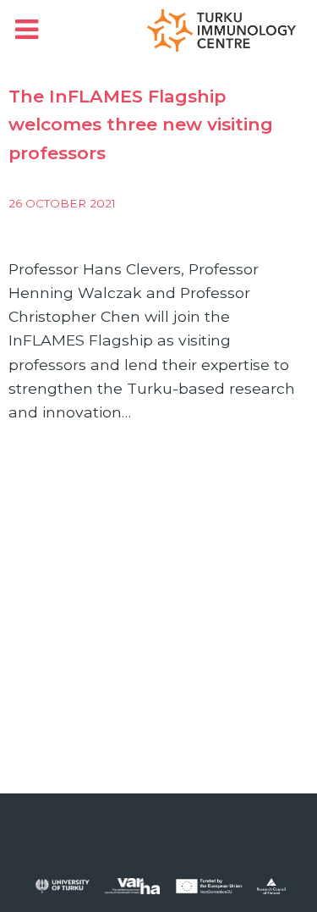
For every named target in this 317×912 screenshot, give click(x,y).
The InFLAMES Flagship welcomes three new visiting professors (140, 124)
